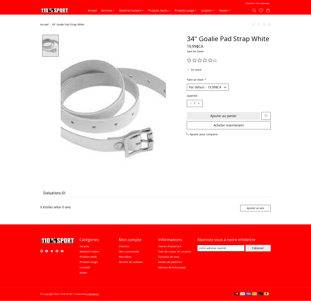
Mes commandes (129, 251)
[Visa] (242, 294)
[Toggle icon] (254, 10)
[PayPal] (254, 294)
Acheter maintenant (229, 125)
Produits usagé (89, 262)
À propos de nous (168, 256)
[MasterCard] (236, 294)
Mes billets (125, 256)
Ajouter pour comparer (204, 134)
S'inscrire (124, 246)
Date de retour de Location (174, 251)
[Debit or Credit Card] (260, 294)
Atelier (83, 272)
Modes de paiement (170, 262)
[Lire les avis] (200, 60)
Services (84, 246)
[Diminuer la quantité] (190, 103)
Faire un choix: (196, 79)
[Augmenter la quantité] (198, 103)
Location (85, 267)
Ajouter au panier (223, 116)
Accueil (92, 10)
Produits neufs (88, 256)
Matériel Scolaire (90, 251)
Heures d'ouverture (169, 246)
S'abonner (258, 248)
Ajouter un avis (255, 208)
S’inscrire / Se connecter (257, 3)
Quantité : (193, 95)
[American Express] (248, 294)
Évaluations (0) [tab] (54, 192)
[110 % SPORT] (54, 10)
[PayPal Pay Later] (266, 294)
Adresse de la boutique (172, 267)
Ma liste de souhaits (131, 262)
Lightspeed (93, 294)
